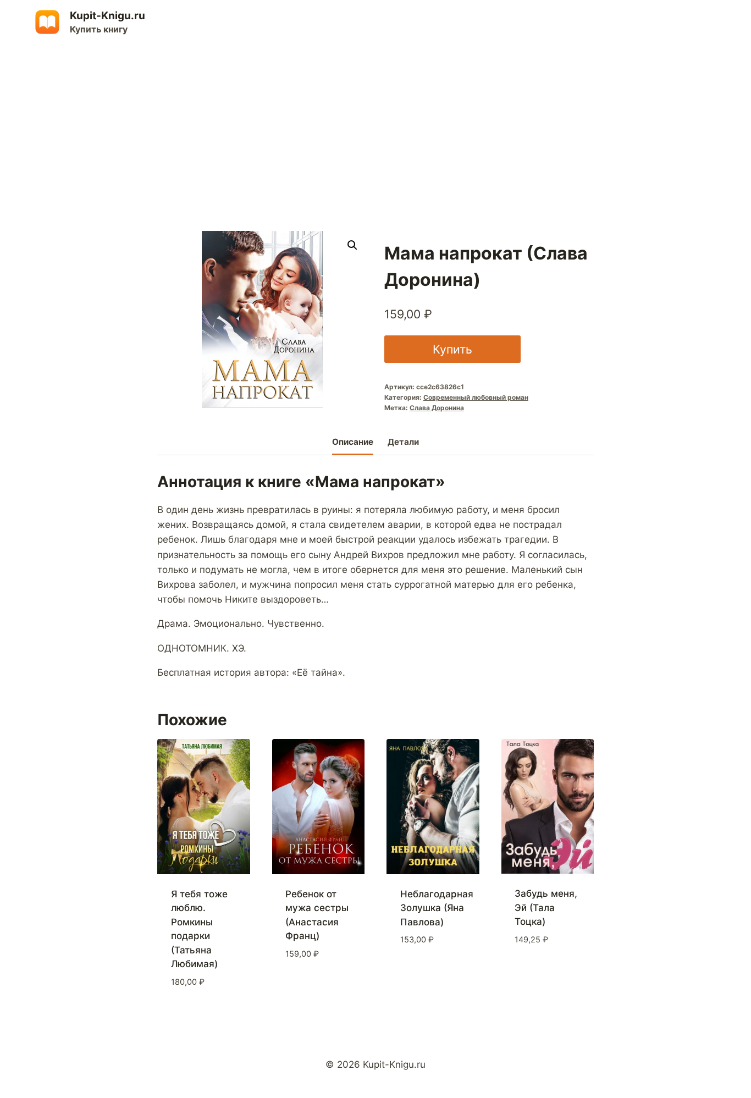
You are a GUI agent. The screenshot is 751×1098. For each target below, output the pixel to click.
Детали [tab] (403, 442)
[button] (352, 245)
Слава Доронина (437, 408)
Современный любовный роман (475, 397)
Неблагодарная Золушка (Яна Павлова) (436, 908)
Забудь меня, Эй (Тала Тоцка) (546, 907)
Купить (452, 349)
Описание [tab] (352, 442)
